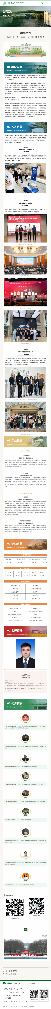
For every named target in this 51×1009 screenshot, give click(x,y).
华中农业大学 (18, 983)
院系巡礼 (17, 16)
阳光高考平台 (30, 983)
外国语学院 (13, 971)
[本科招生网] (14, 3)
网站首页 (7, 16)
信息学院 (12, 974)
